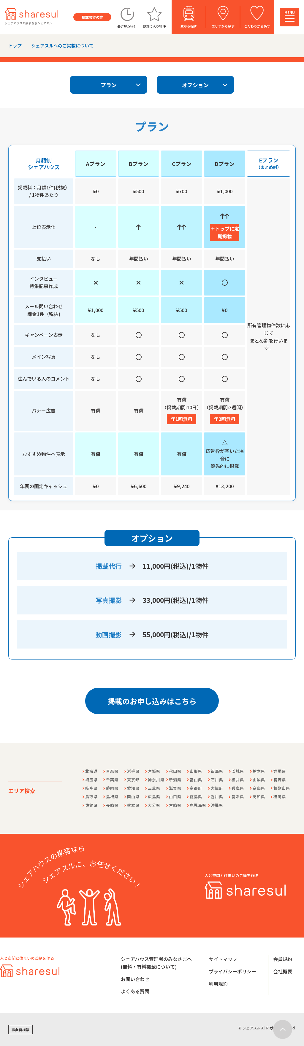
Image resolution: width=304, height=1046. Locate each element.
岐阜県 (91, 788)
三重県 (154, 788)
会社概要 (282, 971)
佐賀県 (91, 805)
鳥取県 (91, 796)
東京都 (133, 779)
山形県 (196, 771)
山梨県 (259, 779)
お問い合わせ (135, 979)
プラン (109, 85)
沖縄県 (217, 805)
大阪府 (217, 788)
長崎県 (112, 805)
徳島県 (196, 796)
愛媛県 (238, 796)
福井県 (238, 779)
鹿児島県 (198, 805)
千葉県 (112, 779)
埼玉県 (91, 779)
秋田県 (175, 771)
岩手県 (133, 771)
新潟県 (175, 779)
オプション (195, 85)
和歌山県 (281, 788)
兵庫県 (238, 788)
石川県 (217, 779)
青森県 (112, 771)
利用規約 (218, 983)
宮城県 (154, 771)
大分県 (154, 805)
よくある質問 (135, 991)
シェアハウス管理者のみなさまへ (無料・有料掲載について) (156, 962)
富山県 (196, 779)
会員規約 (282, 958)
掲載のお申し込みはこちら (152, 701)
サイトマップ (223, 958)
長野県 (279, 779)
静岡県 (112, 788)
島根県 (112, 796)
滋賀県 (175, 788)
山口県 (175, 796)
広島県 (154, 796)
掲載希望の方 (92, 17)
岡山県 (133, 796)
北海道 (91, 771)
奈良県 (259, 788)
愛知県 (133, 788)
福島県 (217, 771)
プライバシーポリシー (232, 971)
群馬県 (279, 771)
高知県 (259, 796)
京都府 (196, 788)
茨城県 (238, 771)
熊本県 (133, 805)
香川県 (217, 796)
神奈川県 (156, 779)
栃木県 (259, 771)
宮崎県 (175, 805)
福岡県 (279, 796)
